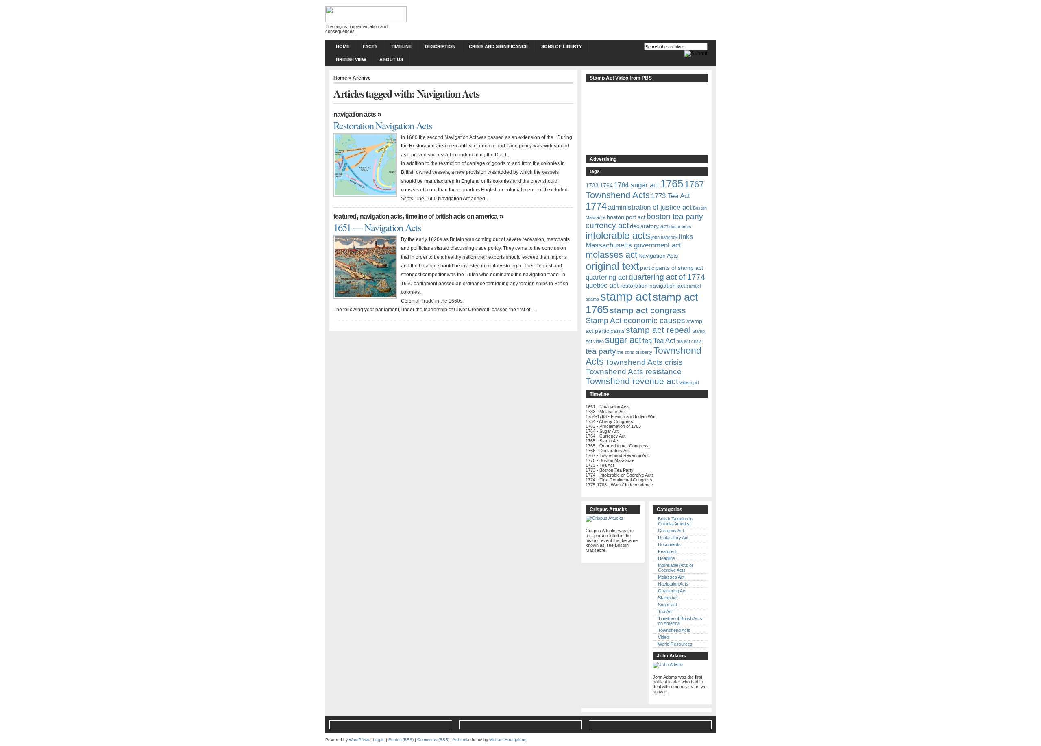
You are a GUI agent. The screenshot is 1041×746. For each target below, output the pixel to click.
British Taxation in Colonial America (675, 521)
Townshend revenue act (632, 381)
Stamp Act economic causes (635, 320)
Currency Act (671, 530)
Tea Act (664, 341)
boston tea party (675, 216)
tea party (601, 351)
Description (440, 46)
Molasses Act (671, 577)
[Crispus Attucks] (604, 518)
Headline (666, 558)
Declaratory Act (673, 537)
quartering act (606, 277)
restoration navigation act (652, 285)
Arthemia (461, 739)
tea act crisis (689, 341)
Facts (370, 46)
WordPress (359, 739)
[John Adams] (668, 664)
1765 (671, 184)
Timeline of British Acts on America (451, 216)
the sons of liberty (634, 352)
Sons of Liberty (561, 46)
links (686, 237)
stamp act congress (648, 310)
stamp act (625, 296)
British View (351, 59)
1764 (606, 185)
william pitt (689, 382)
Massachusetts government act (633, 245)
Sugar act (667, 604)
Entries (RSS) (401, 739)
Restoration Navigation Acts (382, 125)
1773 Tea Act (670, 196)
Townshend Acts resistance (634, 371)
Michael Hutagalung (508, 739)
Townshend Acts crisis (644, 362)
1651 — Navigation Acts (377, 227)
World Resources (675, 644)
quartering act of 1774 (667, 277)
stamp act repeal (658, 329)
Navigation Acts (354, 114)
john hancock (664, 237)
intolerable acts (618, 235)
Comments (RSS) (433, 739)
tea (647, 341)
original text (612, 266)
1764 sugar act (636, 185)
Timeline (401, 46)
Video (663, 637)
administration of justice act (650, 207)
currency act (607, 225)
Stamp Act (668, 597)
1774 (596, 206)
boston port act (626, 217)
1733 (592, 185)
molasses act (611, 254)
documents (680, 226)
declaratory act (649, 226)
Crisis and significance (498, 46)
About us (391, 59)
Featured (345, 216)
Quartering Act (672, 590)
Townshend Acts (674, 630)
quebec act (602, 285)
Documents (669, 544)
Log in (379, 739)
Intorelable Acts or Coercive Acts (675, 568)
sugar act (623, 340)
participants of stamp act (671, 268)
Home (342, 46)
